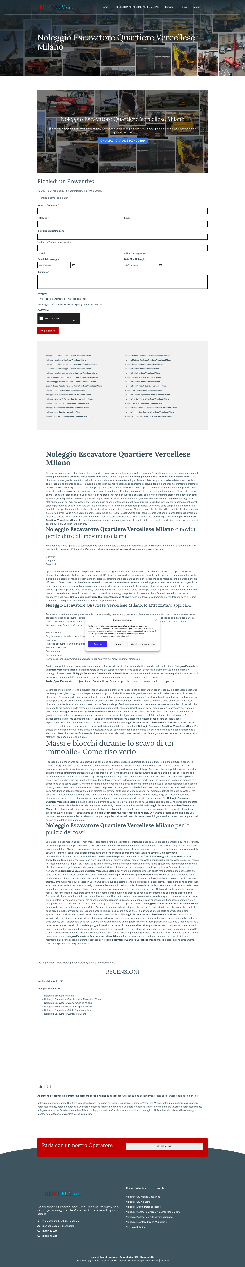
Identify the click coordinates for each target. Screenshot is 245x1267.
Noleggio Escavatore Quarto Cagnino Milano (68, 1002)
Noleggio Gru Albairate (138, 1201)
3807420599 (49, 1230)
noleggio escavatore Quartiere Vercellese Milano (63, 1110)
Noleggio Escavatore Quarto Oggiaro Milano (68, 1006)
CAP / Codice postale (135, 253)
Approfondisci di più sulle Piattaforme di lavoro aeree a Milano (71, 1095)
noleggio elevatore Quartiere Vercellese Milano (116, 1110)
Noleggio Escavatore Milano (59, 995)
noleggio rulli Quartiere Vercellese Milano (164, 1110)
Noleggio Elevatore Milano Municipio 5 (146, 1221)
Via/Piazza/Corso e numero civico (54, 242)
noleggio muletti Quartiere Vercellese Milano (177, 1106)
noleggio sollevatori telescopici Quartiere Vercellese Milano (129, 1103)
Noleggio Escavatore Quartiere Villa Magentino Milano (73, 999)
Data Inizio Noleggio (48, 259)
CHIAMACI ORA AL (122, 140)
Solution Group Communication (143, 1260)
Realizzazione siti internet (114, 1260)
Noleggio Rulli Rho (136, 1227)
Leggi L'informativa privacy (104, 1257)
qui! (101, 304)
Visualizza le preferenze (143, 644)
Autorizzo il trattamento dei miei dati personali (63, 298)
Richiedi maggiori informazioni (58, 1225)
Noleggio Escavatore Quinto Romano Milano (68, 1010)
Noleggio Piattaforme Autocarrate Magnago (149, 1217)
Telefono (43, 218)
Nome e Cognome (48, 205)
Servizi (169, 7)
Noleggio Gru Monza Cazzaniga (143, 1196)
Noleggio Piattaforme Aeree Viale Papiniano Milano (153, 1211)
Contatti (197, 7)
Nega (118, 644)
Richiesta (43, 272)
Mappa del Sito (147, 1257)
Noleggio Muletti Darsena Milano (143, 1206)
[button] (155, 620)
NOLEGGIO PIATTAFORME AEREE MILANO (136, 7)
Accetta (98, 644)
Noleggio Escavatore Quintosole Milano (65, 1013)
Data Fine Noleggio (134, 259)
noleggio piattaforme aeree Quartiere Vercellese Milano (66, 1103)
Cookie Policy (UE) (129, 1257)
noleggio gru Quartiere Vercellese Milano (131, 1106)
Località (41, 253)
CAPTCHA (43, 310)
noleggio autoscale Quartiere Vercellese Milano (83, 1106)
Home (105, 7)
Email (128, 218)
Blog (184, 7)
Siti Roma (164, 1260)
